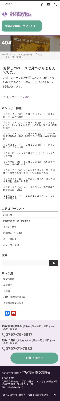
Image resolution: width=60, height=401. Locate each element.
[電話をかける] (55, 4)
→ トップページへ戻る (16, 97)
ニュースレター (11, 239)
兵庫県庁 (7, 285)
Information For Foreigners (16, 220)
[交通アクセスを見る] (41, 4)
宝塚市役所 (8, 279)
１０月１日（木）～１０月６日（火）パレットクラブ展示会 (29, 154)
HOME (5, 54)
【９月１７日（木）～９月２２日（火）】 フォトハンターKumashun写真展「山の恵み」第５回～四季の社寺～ (30, 125)
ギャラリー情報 (13, 57)
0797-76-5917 (18, 334)
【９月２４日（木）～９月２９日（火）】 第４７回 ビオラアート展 (29, 146)
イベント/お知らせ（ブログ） (28, 54)
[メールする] (48, 4)
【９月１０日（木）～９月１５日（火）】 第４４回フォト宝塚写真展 (29, 115)
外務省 (6, 291)
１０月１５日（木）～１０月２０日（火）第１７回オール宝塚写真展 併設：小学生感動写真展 (29, 171)
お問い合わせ (34, 358)
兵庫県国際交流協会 (13, 303)
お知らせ (7, 214)
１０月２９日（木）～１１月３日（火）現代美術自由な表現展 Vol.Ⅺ (29, 188)
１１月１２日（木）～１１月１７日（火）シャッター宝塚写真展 (29, 197)
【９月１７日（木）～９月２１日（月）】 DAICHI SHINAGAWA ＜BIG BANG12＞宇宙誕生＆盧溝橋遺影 (30, 136)
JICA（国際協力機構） (14, 297)
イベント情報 (10, 226)
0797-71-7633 (18, 348)
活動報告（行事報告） (14, 232)
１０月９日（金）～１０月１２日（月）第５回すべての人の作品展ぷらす (29, 163)
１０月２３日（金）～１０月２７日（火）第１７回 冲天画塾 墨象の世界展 (30, 180)
